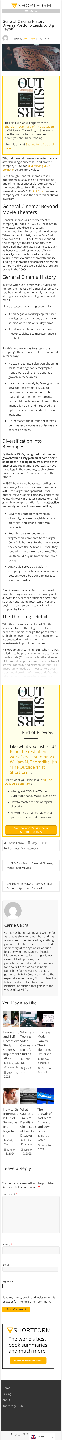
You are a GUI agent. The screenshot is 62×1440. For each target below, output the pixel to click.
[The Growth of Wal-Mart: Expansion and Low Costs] (45, 1090)
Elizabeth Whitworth (11, 1065)
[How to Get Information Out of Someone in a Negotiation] (11, 1090)
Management (29, 848)
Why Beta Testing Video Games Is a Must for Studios (28, 1043)
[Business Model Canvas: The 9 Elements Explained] (45, 1012)
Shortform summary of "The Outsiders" (30, 126)
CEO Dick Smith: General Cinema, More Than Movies (30, 865)
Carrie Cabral (29, 38)
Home (6, 1388)
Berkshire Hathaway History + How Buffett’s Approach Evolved (29, 886)
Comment (10, 1194)
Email (7, 1264)
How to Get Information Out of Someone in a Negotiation (11, 1122)
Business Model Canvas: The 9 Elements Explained (44, 1043)
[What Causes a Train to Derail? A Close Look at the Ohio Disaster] (28, 1090)
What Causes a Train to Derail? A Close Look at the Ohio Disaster (28, 1122)
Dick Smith (39, 191)
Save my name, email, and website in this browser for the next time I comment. (28, 1299)
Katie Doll (25, 1061)
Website (7, 1282)
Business (13, 848)
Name (7, 1244)
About (6, 1400)
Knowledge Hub (12, 1406)
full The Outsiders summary (28, 782)
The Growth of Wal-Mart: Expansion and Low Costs (44, 1120)
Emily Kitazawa (27, 1142)
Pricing (6, 1394)
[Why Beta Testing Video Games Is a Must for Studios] (28, 1012)
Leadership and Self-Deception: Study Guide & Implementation (11, 1045)
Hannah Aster (44, 1138)
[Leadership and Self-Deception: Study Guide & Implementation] (11, 1012)
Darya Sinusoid (43, 1061)
